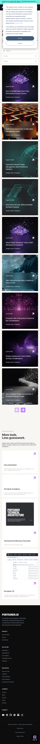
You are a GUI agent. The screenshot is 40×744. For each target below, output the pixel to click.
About (3, 695)
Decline (20, 43)
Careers (4, 697)
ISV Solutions (5, 655)
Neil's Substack (6, 679)
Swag (3, 700)
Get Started (5, 640)
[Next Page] (23, 410)
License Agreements (20, 732)
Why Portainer (5, 634)
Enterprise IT (5, 650)
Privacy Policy (18, 23)
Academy (4, 674)
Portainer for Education (8, 682)
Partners (4, 703)
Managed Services (7, 658)
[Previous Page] (17, 410)
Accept (20, 38)
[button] (20, 56)
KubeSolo (4, 661)
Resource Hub (5, 671)
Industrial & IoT (5, 653)
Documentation (6, 676)
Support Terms (20, 736)
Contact (4, 692)
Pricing (3, 637)
